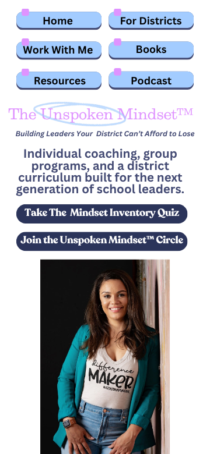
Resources (60, 80)
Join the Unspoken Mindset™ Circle (101, 240)
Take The (45, 213)
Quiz (168, 213)
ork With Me (63, 49)
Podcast (151, 80)
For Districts (151, 20)
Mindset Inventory (112, 213)
